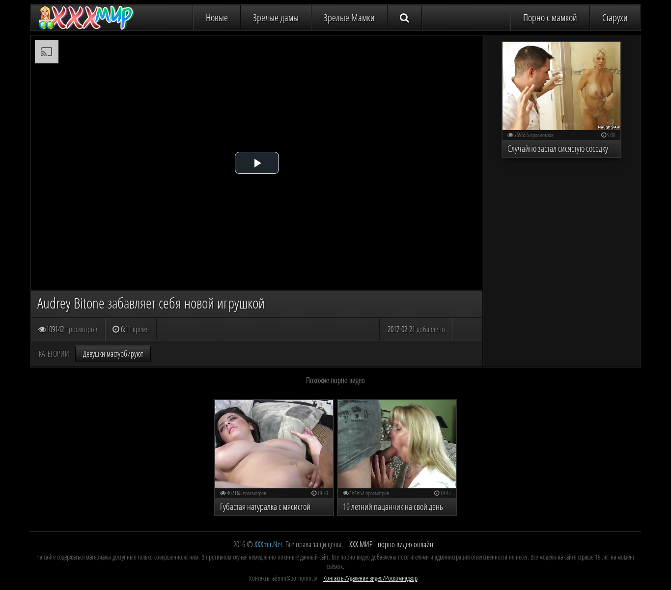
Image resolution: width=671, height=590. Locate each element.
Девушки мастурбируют (113, 353)
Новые (217, 17)
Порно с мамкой (550, 17)
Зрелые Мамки (349, 17)
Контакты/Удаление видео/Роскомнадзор (370, 578)
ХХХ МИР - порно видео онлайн (391, 544)
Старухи (615, 17)
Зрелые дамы (276, 17)
